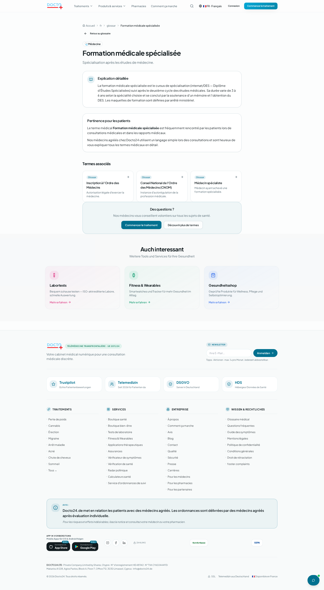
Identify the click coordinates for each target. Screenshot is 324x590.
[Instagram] (107, 542)
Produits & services (110, 6)
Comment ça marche (164, 6)
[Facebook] (115, 542)
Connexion (234, 5)
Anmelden (263, 353)
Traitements (81, 6)
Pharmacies (138, 6)
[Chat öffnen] (314, 580)
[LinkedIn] (124, 542)
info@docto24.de (142, 568)
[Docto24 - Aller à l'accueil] (54, 6)
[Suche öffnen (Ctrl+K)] (192, 6)
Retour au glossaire (100, 33)
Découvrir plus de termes (183, 225)
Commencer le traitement (260, 5)
